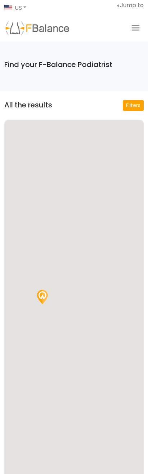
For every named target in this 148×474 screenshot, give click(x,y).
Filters (133, 105)
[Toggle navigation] (136, 28)
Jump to (132, 5)
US (18, 8)
